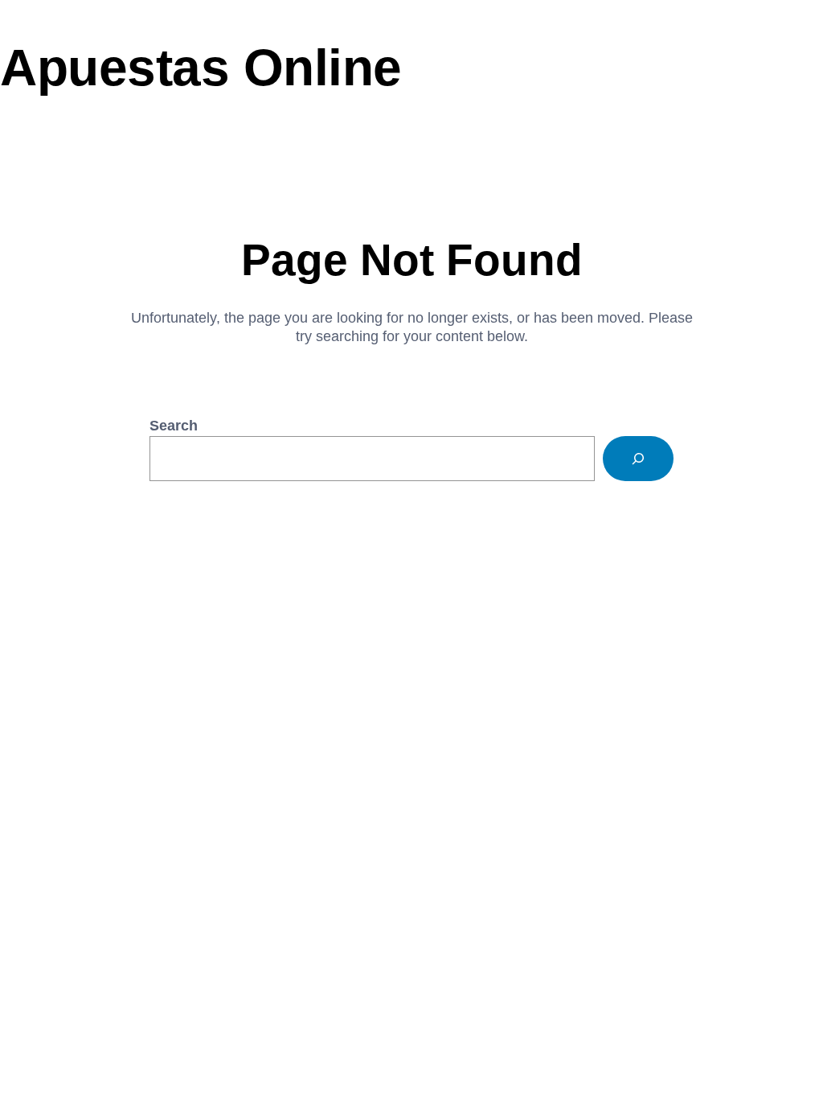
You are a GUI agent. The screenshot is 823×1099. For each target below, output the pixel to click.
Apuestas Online (201, 68)
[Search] (638, 458)
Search (173, 426)
